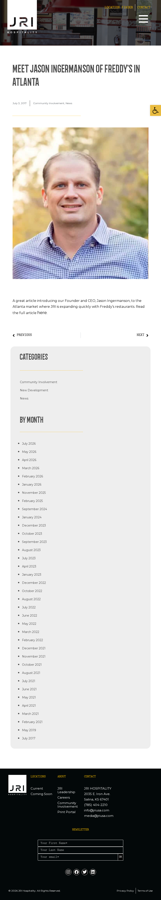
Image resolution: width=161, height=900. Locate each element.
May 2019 (29, 730)
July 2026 (29, 443)
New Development (34, 390)
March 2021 (30, 714)
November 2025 (34, 493)
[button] (155, 110)
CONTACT (144, 7)
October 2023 (32, 534)
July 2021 (28, 681)
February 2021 (32, 722)
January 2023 (31, 574)
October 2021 (32, 665)
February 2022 (32, 640)
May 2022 (29, 624)
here (42, 312)
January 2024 (32, 517)
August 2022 (31, 599)
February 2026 (32, 476)
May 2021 (29, 697)
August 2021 (31, 673)
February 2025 (32, 501)
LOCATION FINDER (119, 7)
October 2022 (32, 591)
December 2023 (34, 525)
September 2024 (34, 509)
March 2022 (30, 632)
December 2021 (33, 648)
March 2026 (30, 468)
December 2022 (34, 583)
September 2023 (34, 542)
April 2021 (29, 705)
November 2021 (33, 656)
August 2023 (31, 550)
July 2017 (28, 738)
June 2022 (29, 615)
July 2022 (29, 607)
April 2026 (29, 460)
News (69, 103)
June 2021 (29, 689)
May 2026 (29, 452)
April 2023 (29, 566)
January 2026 (31, 484)
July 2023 (29, 558)
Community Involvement (48, 103)
